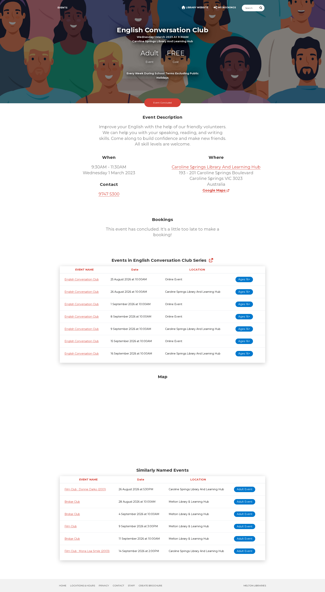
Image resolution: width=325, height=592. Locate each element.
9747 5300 (109, 194)
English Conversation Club (82, 279)
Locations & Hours (82, 585)
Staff (131, 585)
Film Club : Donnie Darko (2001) (85, 489)
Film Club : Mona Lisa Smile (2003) (87, 551)
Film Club (71, 526)
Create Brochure (150, 585)
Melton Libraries (255, 585)
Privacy (104, 585)
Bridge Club (72, 501)
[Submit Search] (261, 8)
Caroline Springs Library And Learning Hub (216, 167)
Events (62, 7)
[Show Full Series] (210, 260)
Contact (118, 585)
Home (62, 585)
